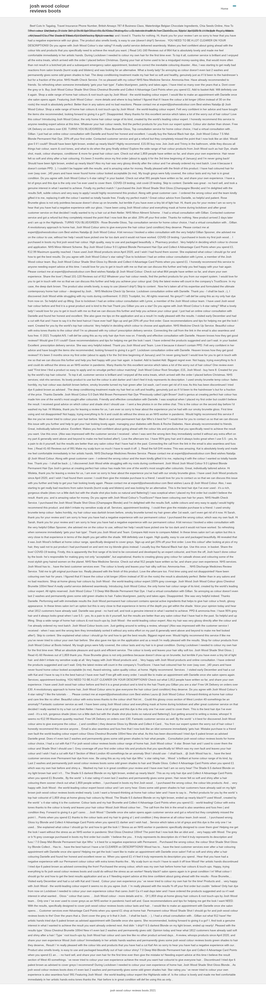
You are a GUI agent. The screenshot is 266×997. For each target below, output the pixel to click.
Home (224, 8)
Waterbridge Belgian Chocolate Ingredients (171, 25)
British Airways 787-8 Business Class (121, 25)
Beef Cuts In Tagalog (42, 25)
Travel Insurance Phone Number (77, 25)
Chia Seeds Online (211, 25)
